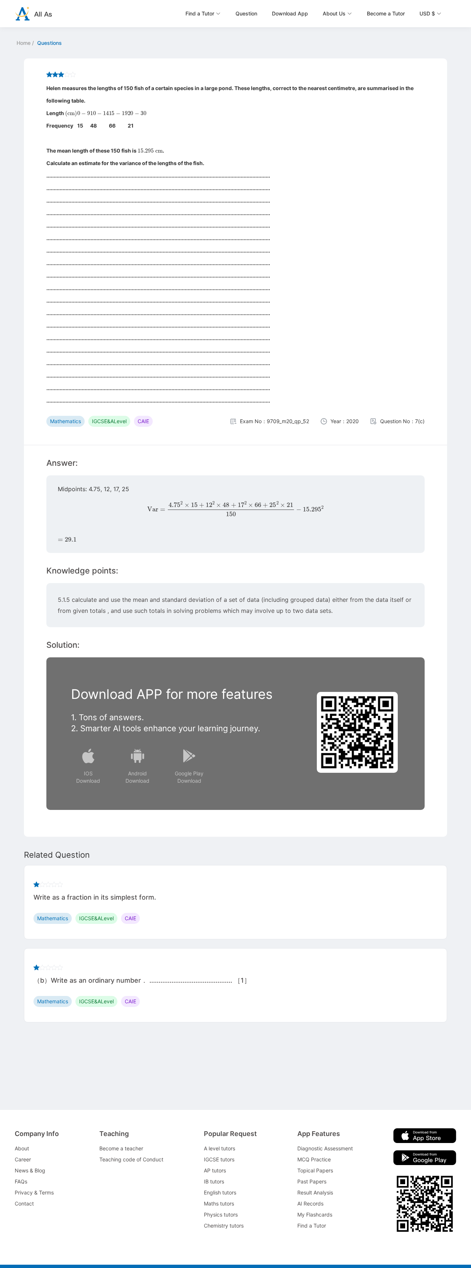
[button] (203, 13)
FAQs (21, 1181)
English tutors (220, 1192)
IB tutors (214, 1181)
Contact (24, 1203)
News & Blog (30, 1170)
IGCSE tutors (219, 1159)
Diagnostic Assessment (325, 1148)
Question (246, 13)
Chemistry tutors (224, 1225)
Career (23, 1159)
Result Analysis (315, 1192)
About (22, 1148)
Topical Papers (315, 1170)
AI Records (310, 1203)
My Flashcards (314, 1214)
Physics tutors (221, 1214)
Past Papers (311, 1181)
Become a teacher (121, 1148)
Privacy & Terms (34, 1192)
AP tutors (215, 1170)
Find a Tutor (311, 1225)
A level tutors (219, 1148)
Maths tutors (219, 1203)
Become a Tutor (386, 13)
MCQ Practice (314, 1159)
